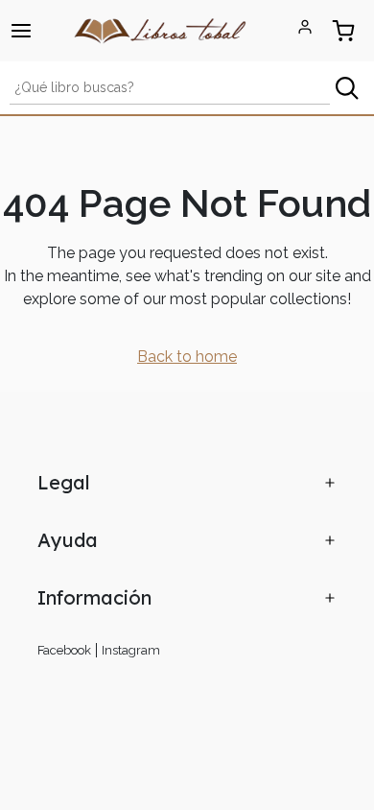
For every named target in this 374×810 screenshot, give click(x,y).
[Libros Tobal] (160, 29)
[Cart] (343, 30)
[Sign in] (305, 27)
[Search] (347, 88)
